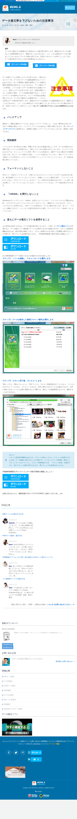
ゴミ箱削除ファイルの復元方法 (14, 579)
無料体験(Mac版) (7, 647)
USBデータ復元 (9, 686)
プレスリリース (14, 741)
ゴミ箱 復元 (8, 681)
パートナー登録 (53, 744)
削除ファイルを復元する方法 (13, 514)
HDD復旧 (7, 690)
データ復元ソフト (63, 226)
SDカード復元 (9, 676)
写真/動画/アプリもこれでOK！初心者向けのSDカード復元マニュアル (28, 557)
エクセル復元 (9, 695)
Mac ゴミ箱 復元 (10, 699)
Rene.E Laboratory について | (37, 744)
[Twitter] (16, 752)
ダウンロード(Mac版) (47, 65)
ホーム (5, 741)
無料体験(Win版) (7, 644)
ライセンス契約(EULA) (57, 741)
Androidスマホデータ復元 (13, 709)
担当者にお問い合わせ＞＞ (65, 661)
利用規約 (44, 741)
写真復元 (7, 704)
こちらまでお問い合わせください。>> (60, 604)
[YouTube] (23, 752)
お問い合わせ (35, 741)
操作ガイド (25, 741)
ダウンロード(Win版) (18, 64)
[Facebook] (9, 752)
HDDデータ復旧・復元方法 (12, 535)
